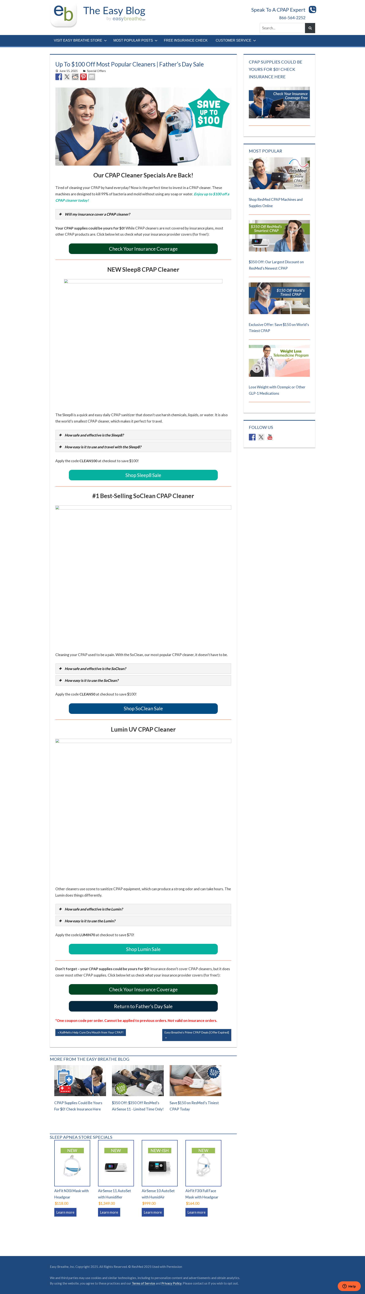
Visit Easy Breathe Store (78, 40)
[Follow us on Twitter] (261, 437)
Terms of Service (143, 1283)
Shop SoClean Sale (143, 708)
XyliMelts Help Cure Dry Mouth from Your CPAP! (91, 1033)
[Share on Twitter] (67, 76)
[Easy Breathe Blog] (112, 5)
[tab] (143, 214)
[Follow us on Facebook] (252, 437)
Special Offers (96, 71)
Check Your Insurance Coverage (143, 248)
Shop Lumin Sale (143, 949)
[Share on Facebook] (58, 76)
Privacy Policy (171, 1283)
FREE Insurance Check (186, 40)
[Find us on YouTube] (270, 437)
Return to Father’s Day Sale (143, 1006)
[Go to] (279, 188)
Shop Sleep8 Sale (143, 475)
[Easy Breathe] (65, 5)
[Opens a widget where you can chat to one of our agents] (349, 1286)
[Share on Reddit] (75, 76)
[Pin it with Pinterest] (83, 76)
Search (310, 28)
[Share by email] (91, 76)
